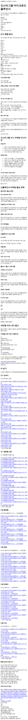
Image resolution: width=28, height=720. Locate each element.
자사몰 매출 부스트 (5, 712)
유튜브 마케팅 (20, 694)
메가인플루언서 (18, 697)
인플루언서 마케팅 (6, 701)
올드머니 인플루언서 (14, 692)
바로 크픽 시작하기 (6, 361)
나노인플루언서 (15, 696)
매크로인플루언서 (9, 697)
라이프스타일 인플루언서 (9, 691)
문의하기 (13, 361)
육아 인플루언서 (20, 691)
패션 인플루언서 (14, 689)
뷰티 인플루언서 (5, 689)
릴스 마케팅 (7, 696)
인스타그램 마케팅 (11, 694)
